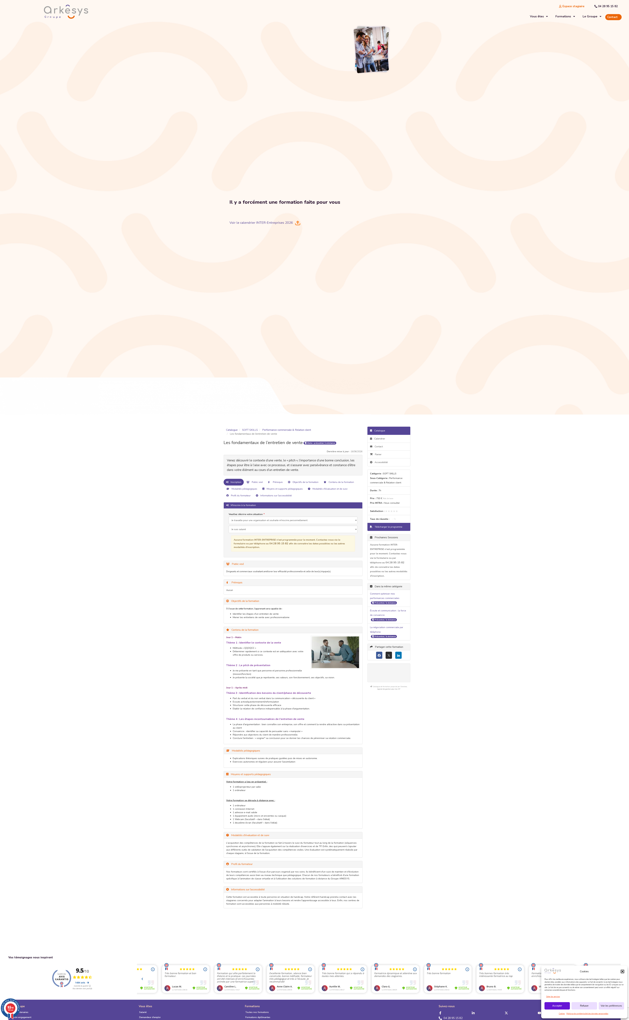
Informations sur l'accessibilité (276, 495)
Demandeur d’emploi (150, 1017)
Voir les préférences (611, 1005)
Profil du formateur (240, 495)
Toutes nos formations (257, 1012)
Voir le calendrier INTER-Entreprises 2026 (261, 222)
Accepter (557, 1005)
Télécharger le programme (388, 526)
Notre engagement (21, 1017)
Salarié (143, 1012)
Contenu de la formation (341, 482)
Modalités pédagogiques (244, 488)
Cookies (562, 1013)
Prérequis (277, 482)
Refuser (584, 1005)
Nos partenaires (20, 1012)
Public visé (257, 482)
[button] (622, 971)
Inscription (235, 482)
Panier (378, 454)
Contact (378, 446)
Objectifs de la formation (305, 482)
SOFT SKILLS (250, 430)
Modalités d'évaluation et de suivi (329, 488)
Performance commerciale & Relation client (286, 430)
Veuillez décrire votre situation (246, 514)
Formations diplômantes (257, 1017)
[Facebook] (379, 655)
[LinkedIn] (398, 655)
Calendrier (379, 438)
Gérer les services (553, 996)
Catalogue (232, 430)
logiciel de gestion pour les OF (388, 689)
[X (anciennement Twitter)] (389, 655)
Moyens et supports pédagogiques (284, 488)
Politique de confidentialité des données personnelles (587, 1013)
